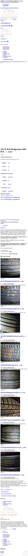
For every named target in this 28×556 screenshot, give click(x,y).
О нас (4, 502)
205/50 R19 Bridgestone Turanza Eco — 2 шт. (13, 392)
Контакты (5, 504)
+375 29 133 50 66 (5, 25)
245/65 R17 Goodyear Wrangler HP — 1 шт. (13, 420)
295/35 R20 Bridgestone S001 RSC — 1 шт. (12, 281)
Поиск (14, 19)
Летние (9, 184)
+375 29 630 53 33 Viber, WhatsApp (8, 495)
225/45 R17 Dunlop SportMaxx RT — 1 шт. (12, 308)
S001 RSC (10, 177)
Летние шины (7, 61)
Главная (2, 61)
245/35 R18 (10, 191)
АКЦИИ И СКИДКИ (8, 59)
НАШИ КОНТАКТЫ (5, 193)
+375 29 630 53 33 (16, 199)
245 (9, 162)
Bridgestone (10, 173)
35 (8, 166)
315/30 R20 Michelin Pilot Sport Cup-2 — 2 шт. (13, 447)
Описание (5, 225)
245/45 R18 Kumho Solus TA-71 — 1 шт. (12, 365)
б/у (8, 180)
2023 (9, 187)
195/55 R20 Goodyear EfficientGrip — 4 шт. (12, 474)
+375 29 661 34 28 (16, 197)
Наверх (2, 552)
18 (8, 170)
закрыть (2, 223)
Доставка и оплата (7, 503)
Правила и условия (7, 501)
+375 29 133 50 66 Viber (6, 493)
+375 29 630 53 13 (5, 23)
